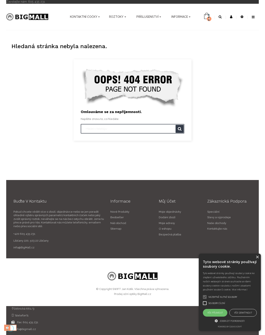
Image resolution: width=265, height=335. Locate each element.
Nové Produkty (119, 211)
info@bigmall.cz (25, 329)
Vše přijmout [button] (215, 312)
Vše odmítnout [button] (243, 312)
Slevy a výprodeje (219, 217)
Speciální (213, 211)
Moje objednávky (170, 211)
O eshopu (165, 228)
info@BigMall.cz (23, 247)
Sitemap (115, 228)
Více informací (239, 289)
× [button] (257, 257)
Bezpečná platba (170, 234)
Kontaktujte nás (217, 228)
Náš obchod (118, 223)
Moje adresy (167, 223)
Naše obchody (216, 223)
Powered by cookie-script (230, 326)
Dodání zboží (167, 217)
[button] (230, 321)
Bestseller (117, 217)
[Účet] (231, 17)
